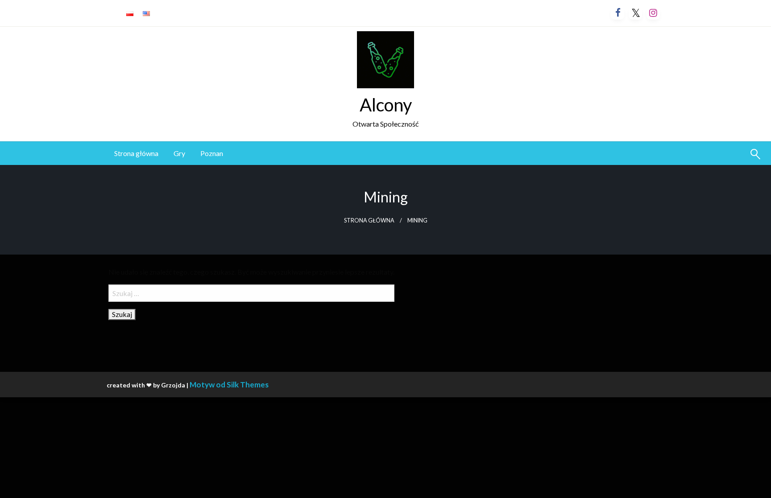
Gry (179, 153)
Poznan (211, 153)
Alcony (386, 104)
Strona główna (136, 153)
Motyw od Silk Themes (229, 384)
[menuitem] (136, 153)
